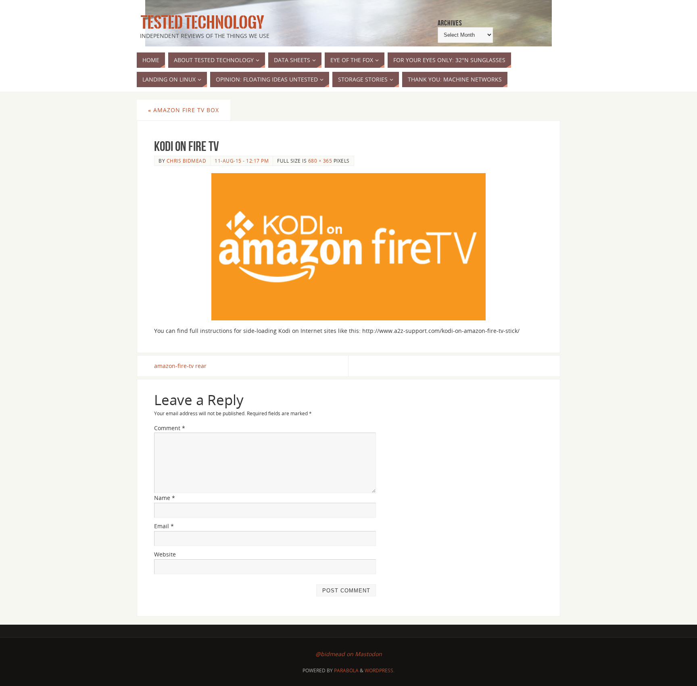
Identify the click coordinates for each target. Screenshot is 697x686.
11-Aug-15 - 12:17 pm (242, 160)
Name (164, 498)
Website (165, 554)
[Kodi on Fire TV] (348, 246)
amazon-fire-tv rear (180, 366)
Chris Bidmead (187, 160)
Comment (169, 428)
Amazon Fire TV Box (183, 110)
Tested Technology (200, 22)
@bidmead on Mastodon (348, 654)
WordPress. (379, 670)
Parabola (346, 670)
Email (164, 526)
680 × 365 (320, 160)
